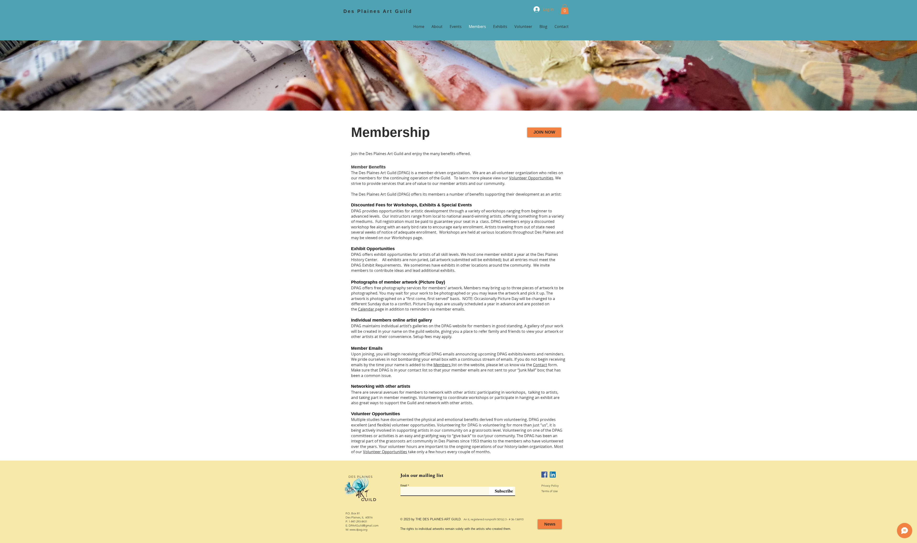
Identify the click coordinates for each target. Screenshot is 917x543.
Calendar (366, 309)
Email (403, 485)
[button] (564, 9)
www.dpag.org (358, 529)
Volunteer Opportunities (531, 178)
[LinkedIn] (553, 475)
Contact (540, 364)
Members (442, 364)
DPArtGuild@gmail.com (364, 525)
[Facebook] (544, 475)
